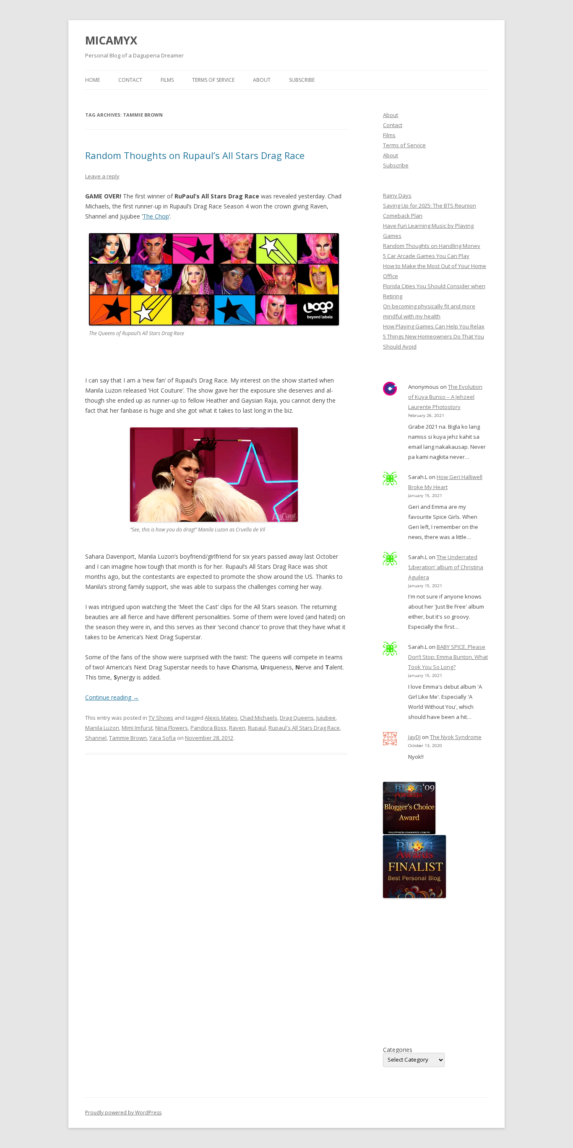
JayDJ (414, 737)
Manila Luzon (102, 727)
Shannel (96, 738)
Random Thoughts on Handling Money (431, 246)
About (262, 79)
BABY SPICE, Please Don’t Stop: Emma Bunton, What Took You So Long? (448, 657)
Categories (397, 1050)
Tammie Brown (128, 738)
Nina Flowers (171, 727)
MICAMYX (111, 40)
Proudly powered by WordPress (123, 1112)
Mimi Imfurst (137, 727)
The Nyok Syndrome (456, 737)
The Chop (156, 216)
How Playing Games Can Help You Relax (433, 326)
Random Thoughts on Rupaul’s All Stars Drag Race (195, 155)
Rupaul (257, 727)
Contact (130, 79)
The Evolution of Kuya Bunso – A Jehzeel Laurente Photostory (445, 397)
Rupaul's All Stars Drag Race (304, 727)
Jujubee (326, 717)
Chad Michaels (258, 717)
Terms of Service (213, 79)
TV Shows (160, 717)
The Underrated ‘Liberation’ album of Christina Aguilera (445, 567)
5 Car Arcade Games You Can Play (426, 256)
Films (167, 79)
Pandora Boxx (208, 727)
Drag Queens (297, 717)
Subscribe (302, 79)
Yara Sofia (162, 738)
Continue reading (112, 697)
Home (92, 79)
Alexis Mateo (221, 717)
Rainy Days (397, 195)
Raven (237, 727)
